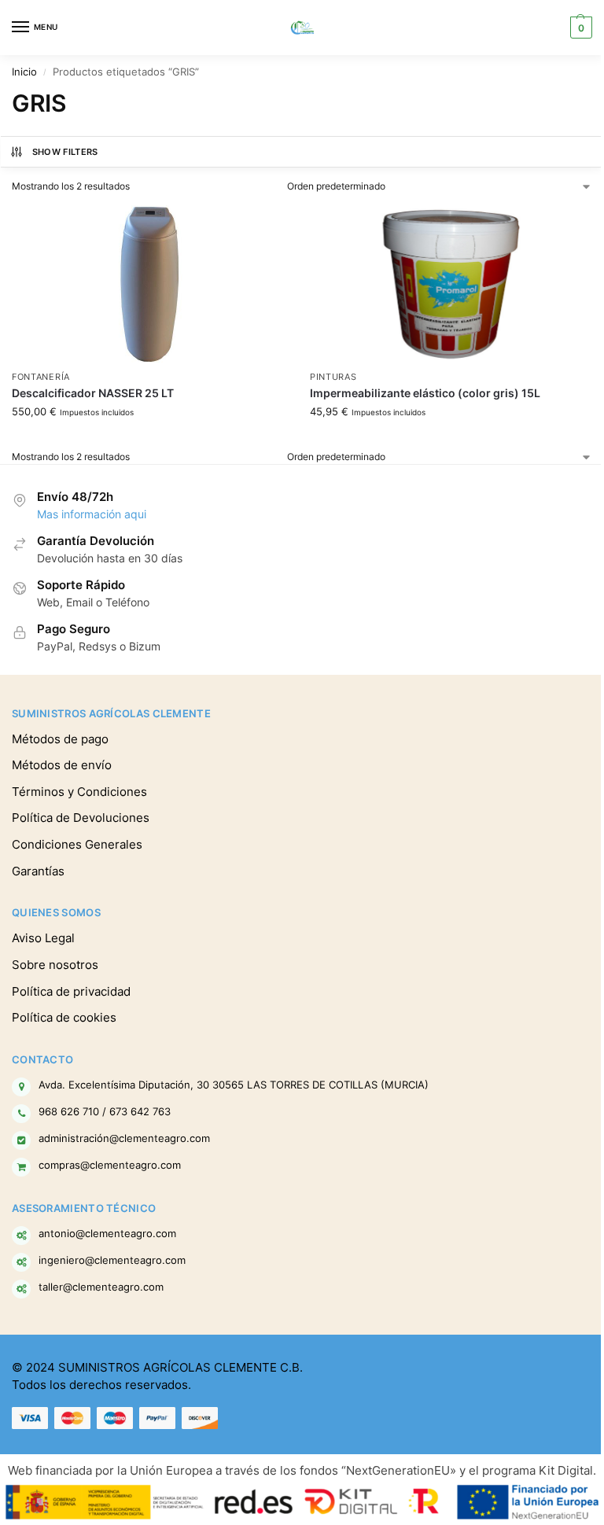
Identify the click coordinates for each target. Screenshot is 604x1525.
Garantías (38, 871)
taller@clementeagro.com (101, 1286)
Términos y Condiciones (79, 792)
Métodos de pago (60, 739)
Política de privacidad (71, 992)
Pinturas (333, 377)
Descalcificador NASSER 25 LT (93, 393)
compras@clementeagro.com (110, 1164)
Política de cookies (64, 1018)
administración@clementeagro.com (124, 1138)
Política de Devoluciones (80, 818)
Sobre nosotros (55, 965)
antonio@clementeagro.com (107, 1233)
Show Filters (65, 151)
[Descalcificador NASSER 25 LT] (153, 284)
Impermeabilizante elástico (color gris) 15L (425, 393)
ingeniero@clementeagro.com (112, 1260)
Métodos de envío (62, 765)
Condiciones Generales (77, 845)
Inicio (24, 72)
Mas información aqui (91, 514)
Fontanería (41, 377)
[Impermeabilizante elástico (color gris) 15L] (451, 284)
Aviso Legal (43, 938)
